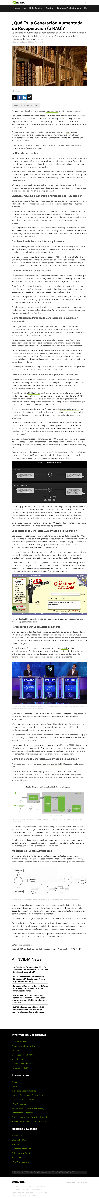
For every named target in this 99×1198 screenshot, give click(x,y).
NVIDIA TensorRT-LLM (29, 399)
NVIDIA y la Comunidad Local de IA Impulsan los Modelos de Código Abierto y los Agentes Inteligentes (28, 1009)
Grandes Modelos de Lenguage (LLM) (39, 949)
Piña (39, 369)
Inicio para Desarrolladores (24, 1091)
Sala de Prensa (18, 1135)
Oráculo (32, 369)
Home (17, 8)
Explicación (28, 945)
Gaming (49, 8)
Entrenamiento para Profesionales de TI (30, 1117)
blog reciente (21, 523)
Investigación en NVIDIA (22, 1055)
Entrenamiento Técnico (22, 1112)
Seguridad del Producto (22, 1193)
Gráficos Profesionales (69, 8)
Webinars (16, 1144)
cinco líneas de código (41, 302)
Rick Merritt (39, 42)
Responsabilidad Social (22, 1063)
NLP (56, 544)
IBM (70, 366)
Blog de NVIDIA (18, 1140)
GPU (19, 949)
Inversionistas (18, 1059)
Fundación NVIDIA (20, 1068)
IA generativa (52, 111)
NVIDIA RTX (76, 949)
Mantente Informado (21, 1148)
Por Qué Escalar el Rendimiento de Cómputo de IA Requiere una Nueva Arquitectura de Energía (28, 979)
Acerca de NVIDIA (19, 1041)
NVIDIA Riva (54, 401)
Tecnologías (17, 1050)
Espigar (76, 366)
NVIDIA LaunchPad (56, 936)
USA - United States (77, 1182)
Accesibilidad (36, 1189)
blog (67, 296)
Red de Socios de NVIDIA (23, 1099)
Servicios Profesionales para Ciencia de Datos (32, 1121)
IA (24, 8)
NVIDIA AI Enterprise (69, 409)
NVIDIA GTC (17, 1157)
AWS (65, 366)
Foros (14, 1082)
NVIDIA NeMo (34, 393)
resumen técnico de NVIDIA (54, 764)
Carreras (16, 1086)
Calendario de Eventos (22, 1153)
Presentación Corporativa (23, 1046)
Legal (25, 1189)
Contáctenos (41, 1193)
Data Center (35, 8)
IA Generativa (63, 949)
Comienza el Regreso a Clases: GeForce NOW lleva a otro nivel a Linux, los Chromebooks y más (30, 988)
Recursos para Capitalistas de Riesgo (28, 1108)
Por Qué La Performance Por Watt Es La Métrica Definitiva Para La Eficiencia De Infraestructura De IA (30, 969)
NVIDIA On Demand (20, 1162)
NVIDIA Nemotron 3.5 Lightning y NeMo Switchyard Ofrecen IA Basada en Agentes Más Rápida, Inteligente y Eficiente (29, 999)
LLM (68, 132)
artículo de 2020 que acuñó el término (58, 158)
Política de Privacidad (21, 1186)
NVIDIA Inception (19, 1104)
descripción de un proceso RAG (72, 918)
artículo (64, 648)
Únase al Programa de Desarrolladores (29, 1095)
